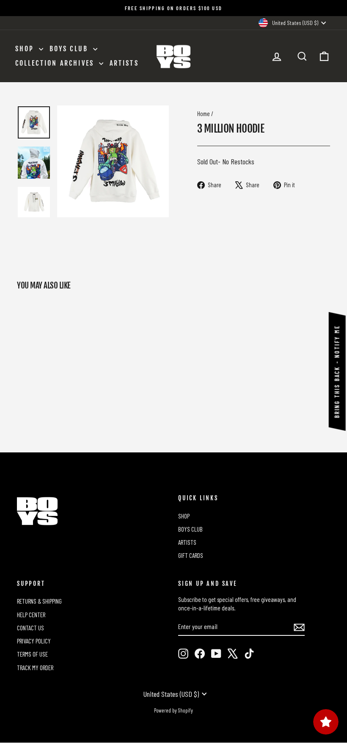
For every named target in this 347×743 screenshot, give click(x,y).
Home (203, 113)
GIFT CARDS (190, 555)
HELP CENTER (31, 614)
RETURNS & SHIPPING (39, 601)
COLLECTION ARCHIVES (56, 63)
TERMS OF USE (32, 654)
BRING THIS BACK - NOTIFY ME (337, 371)
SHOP (26, 48)
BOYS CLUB (70, 48)
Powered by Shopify (173, 710)
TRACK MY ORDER (35, 667)
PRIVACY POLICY (34, 641)
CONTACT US (30, 628)
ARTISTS (124, 63)
